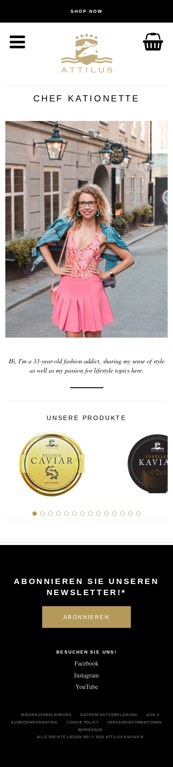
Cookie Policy (83, 722)
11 (114, 513)
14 (138, 513)
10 (106, 513)
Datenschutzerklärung (109, 714)
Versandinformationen (134, 722)
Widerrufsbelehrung (46, 714)
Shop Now (86, 11)
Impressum (90, 730)
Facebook (86, 663)
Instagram (86, 675)
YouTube (86, 686)
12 (122, 513)
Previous (15, 460)
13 (130, 513)
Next (158, 460)
